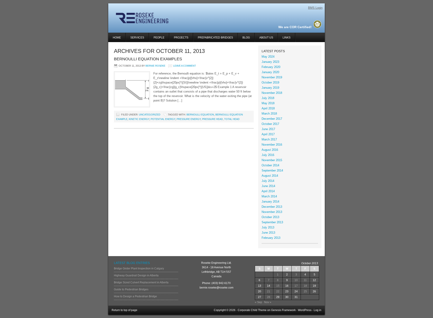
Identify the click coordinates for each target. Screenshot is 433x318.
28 (268, 297)
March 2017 (269, 139)
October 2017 (270, 124)
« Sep (258, 302)
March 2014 (269, 196)
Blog (246, 37)
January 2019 (270, 87)
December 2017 (272, 118)
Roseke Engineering (161, 18)
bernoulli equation (200, 114)
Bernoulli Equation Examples (148, 59)
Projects (178, 39)
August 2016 (270, 149)
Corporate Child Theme (252, 310)
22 (277, 291)
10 (296, 280)
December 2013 (272, 206)
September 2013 (272, 222)
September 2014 (272, 170)
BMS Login (315, 7)
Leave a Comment (184, 65)
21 (268, 291)
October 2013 (270, 217)
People (159, 37)
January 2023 (270, 61)
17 (296, 285)
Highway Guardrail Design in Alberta (136, 275)
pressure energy (189, 119)
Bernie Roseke (155, 65)
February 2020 (271, 67)
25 (305, 291)
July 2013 (268, 227)
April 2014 (268, 191)
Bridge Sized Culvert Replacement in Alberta (141, 282)
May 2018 (268, 103)
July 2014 (268, 181)
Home (117, 37)
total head (232, 119)
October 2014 (270, 165)
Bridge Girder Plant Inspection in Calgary (139, 268)
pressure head (212, 119)
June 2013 (268, 232)
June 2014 (268, 186)
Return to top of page (124, 310)
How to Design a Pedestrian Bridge (135, 296)
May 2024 (268, 56)
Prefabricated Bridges (215, 37)
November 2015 (272, 160)
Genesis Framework (283, 310)
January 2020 (270, 72)
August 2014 (270, 175)
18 (305, 285)
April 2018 (268, 108)
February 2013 (271, 237)
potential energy (163, 119)
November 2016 (272, 144)
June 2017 (268, 129)
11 (305, 280)
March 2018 (269, 113)
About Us (266, 37)
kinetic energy (139, 119)
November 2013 (272, 212)
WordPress (304, 310)
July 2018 (268, 98)
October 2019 (270, 82)
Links (286, 37)
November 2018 (272, 93)
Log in (317, 310)
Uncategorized (149, 114)
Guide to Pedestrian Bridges (131, 289)
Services (135, 39)
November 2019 (272, 77)
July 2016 (268, 155)
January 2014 (270, 201)
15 (277, 285)
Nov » (267, 302)
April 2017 (268, 134)
